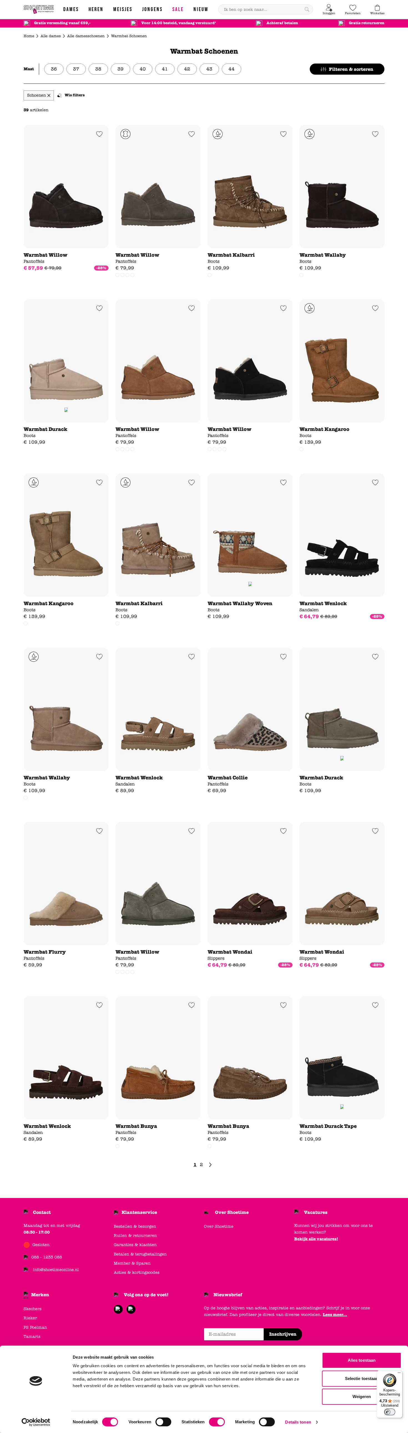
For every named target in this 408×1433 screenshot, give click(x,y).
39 (120, 69)
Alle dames (51, 36)
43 (209, 69)
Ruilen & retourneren (135, 1235)
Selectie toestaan (362, 1378)
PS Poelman (35, 1327)
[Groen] (132, 275)
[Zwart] (122, 275)
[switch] (163, 1421)
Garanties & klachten (135, 1244)
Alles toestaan (362, 1360)
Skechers (32, 1308)
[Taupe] (209, 275)
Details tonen (298, 1422)
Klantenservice (139, 1212)
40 (143, 69)
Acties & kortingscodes (136, 1272)
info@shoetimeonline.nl (56, 1269)
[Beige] (127, 275)
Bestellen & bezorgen (135, 1226)
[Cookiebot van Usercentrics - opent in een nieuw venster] (36, 1422)
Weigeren (361, 1396)
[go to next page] (210, 1165)
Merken (40, 1294)
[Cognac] (117, 275)
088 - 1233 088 (46, 1257)
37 (76, 69)
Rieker (30, 1318)
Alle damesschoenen (86, 36)
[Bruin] (25, 623)
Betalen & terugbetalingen (140, 1254)
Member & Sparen (132, 1263)
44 (231, 69)
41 (165, 69)
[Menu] (399, 1374)
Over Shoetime (232, 1212)
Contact (42, 1212)
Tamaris (32, 1336)
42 (187, 69)
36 (54, 69)
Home (29, 36)
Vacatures (316, 1212)
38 (98, 69)
